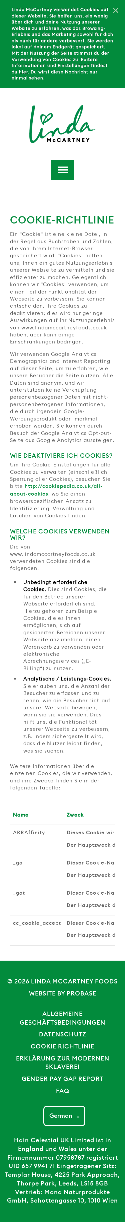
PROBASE (81, 993)
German (61, 1116)
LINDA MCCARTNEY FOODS (74, 981)
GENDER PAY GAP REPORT (63, 1079)
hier (23, 72)
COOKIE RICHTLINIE (62, 1046)
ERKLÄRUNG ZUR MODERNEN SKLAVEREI (62, 1062)
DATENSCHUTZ (62, 1034)
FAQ (62, 1091)
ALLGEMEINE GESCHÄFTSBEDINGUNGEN (62, 1018)
